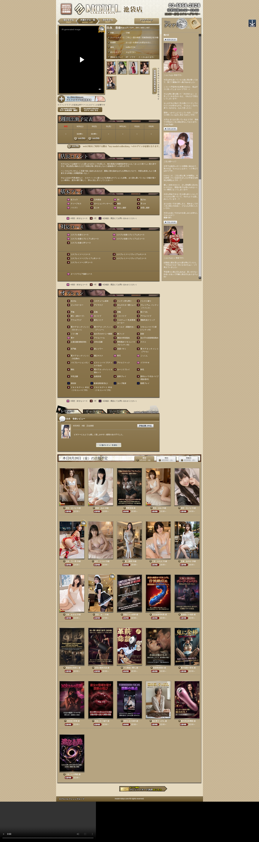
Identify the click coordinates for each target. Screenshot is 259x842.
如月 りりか (99, 561)
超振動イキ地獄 (187, 614)
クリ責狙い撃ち (129, 668)
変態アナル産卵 (129, 614)
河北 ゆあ (157, 508)
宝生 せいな (70, 508)
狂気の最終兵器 (100, 668)
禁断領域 (129, 508)
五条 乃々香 (70, 561)
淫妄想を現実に (72, 668)
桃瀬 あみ (99, 508)
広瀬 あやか (186, 561)
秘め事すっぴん (158, 721)
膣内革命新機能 (187, 721)
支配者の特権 (72, 721)
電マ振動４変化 (187, 668)
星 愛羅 (128, 561)
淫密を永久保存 (129, 721)
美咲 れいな (186, 508)
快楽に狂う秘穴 (100, 721)
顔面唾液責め (158, 668)
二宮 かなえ (157, 561)
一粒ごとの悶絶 (72, 774)
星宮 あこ (99, 614)
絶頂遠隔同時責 (158, 614)
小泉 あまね (70, 614)
